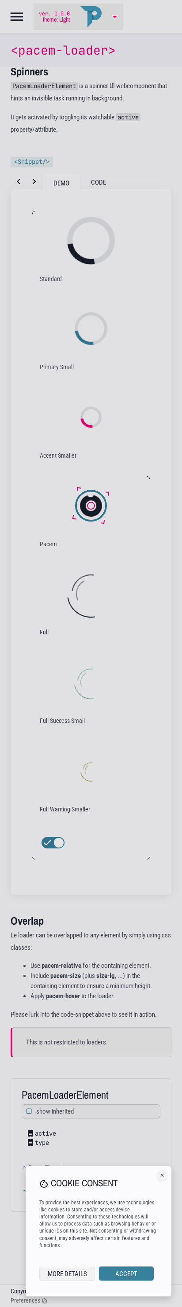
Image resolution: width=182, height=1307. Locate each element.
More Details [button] (67, 1274)
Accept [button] (126, 1274)
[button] (162, 1175)
